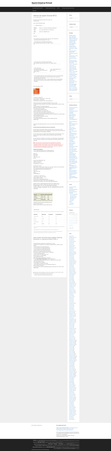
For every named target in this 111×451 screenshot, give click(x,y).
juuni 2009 (71, 364)
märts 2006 (71, 406)
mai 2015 (70, 300)
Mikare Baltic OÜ (60, 445)
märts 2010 (71, 352)
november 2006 (72, 398)
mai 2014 (70, 307)
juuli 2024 (71, 238)
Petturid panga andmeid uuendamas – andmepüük (73, 112)
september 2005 (72, 414)
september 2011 (72, 332)
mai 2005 (70, 416)
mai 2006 (70, 403)
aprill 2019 (71, 266)
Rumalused (71, 80)
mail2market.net (70, 444)
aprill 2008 (71, 382)
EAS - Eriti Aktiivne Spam (66, 442)
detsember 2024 (72, 237)
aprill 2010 (71, 350)
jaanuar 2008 (71, 386)
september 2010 (72, 344)
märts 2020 (71, 259)
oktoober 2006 (71, 399)
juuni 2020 (71, 257)
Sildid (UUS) (34, 10)
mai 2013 (70, 317)
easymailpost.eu (72, 442)
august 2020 (71, 254)
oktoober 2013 (71, 316)
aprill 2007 (71, 391)
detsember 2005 (72, 410)
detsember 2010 (72, 340)
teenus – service (72, 87)
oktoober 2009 (71, 358)
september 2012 (72, 321)
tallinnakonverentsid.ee (72, 447)
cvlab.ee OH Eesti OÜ (52, 442)
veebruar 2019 (71, 269)
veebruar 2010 (71, 353)
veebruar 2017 (71, 290)
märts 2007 (71, 393)
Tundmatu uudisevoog (37, 425)
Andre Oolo (58, 440)
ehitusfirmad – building (73, 48)
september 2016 (72, 292)
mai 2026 (70, 236)
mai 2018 (70, 278)
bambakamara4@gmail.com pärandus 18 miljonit (73, 174)
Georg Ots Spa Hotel (76, 442)
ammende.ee (54, 440)
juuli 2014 (70, 304)
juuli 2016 (70, 294)
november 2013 (72, 315)
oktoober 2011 (71, 331)
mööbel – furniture (72, 71)
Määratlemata (71, 66)
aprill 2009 (71, 366)
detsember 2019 (72, 261)
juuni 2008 (71, 379)
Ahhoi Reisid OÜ (42, 440)
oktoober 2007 (71, 390)
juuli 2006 (71, 402)
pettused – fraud (72, 76)
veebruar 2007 (71, 394)
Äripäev (73, 448)
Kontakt (70, 201)
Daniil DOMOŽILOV (59, 442)
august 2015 (71, 296)
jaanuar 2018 (71, 282)
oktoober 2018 (71, 271)
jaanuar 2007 (71, 395)
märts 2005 (71, 419)
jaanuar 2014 (71, 312)
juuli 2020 (71, 255)
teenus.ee (47, 273)
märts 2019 (71, 267)
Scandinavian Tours (44, 447)
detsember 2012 (72, 319)
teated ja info (71, 86)
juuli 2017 (70, 287)
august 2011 (71, 333)
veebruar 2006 (71, 407)
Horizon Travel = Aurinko (55, 444)
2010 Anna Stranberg (73, 194)
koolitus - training (50, 272)
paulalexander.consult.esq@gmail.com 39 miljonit (73, 168)
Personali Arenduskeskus (66, 445)
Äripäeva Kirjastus (77, 448)
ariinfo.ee (73, 440)
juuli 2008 (71, 378)
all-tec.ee (46, 440)
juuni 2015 (71, 299)
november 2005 (72, 411)
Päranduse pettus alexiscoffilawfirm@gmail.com (73, 177)
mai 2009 (70, 365)
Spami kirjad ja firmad (42, 3)
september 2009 (72, 360)
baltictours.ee (77, 440)
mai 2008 (70, 381)
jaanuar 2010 (71, 354)
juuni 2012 (71, 325)
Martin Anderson (42, 445)
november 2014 (72, 303)
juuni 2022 (71, 246)
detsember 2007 (72, 387)
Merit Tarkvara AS (49, 445)
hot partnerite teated (72, 58)
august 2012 (71, 323)
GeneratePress (46, 449)
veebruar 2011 (71, 337)
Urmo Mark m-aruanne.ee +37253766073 (72, 140)
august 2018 (71, 274)
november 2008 (72, 373)
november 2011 (71, 329)
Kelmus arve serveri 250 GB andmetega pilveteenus (73, 108)
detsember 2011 (72, 328)
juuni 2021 (71, 249)
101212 (34, 440)
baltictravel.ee (35, 442)
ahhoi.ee (37, 440)
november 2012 (72, 320)
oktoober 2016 (71, 291)
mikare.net (55, 445)
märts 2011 (71, 336)
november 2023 (72, 241)
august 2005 (71, 415)
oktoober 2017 (71, 286)
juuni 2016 (71, 295)
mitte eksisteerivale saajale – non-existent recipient (73, 69)
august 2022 (71, 245)
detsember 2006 (72, 397)
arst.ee (75, 440)
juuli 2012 (70, 324)
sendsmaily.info (51, 447)
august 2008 (71, 377)
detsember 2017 (72, 283)
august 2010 (71, 345)
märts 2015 (71, 302)
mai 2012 (70, 327)
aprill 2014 (71, 308)
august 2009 (71, 361)
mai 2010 (70, 349)
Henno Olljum (36, 273)
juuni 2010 (71, 348)
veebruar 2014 (71, 311)
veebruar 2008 (71, 385)
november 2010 (72, 341)
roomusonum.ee (73, 445)
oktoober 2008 (71, 374)
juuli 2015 (70, 298)
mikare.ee (53, 445)
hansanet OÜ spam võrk (73, 53)
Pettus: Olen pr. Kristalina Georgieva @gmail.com (72, 128)
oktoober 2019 (71, 263)
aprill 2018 (71, 279)
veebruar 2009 (71, 369)
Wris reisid (62, 448)
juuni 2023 (71, 242)
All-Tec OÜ (50, 440)
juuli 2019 (70, 265)
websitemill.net (51, 273)
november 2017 (72, 284)
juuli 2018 (70, 275)
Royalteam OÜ (43, 273)
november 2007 (72, 389)
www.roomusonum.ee (68, 448)
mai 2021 (70, 250)
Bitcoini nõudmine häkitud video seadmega (72, 144)
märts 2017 (71, 288)
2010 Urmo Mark (73, 195)
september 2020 (72, 253)
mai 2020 (70, 258)
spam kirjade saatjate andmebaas (58, 272)
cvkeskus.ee (47, 442)
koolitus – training (72, 64)
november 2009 (72, 357)
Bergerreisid (41, 442)
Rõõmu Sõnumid (39, 447)
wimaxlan (58, 448)
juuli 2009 (71, 362)
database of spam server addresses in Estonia (41, 272)
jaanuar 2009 (71, 370)
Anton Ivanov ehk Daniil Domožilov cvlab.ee (65, 440)
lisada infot (71, 65)
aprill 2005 (71, 418)
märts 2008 (71, 383)
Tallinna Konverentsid (65, 447)
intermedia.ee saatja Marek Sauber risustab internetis (73, 61)
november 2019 (72, 262)
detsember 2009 (72, 356)
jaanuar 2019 (71, 270)
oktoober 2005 (71, 412)
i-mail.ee (40, 273)
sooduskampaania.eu (58, 447)
